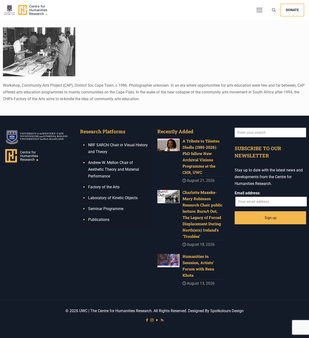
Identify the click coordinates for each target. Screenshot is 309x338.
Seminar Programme (105, 208)
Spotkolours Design (227, 311)
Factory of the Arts (103, 187)
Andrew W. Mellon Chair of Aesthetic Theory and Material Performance (113, 169)
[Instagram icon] (152, 320)
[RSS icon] (162, 320)
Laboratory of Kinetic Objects (113, 198)
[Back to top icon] (286, 328)
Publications (98, 219)
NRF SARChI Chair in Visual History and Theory (118, 148)
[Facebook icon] (147, 320)
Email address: (247, 193)
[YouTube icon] (157, 320)
